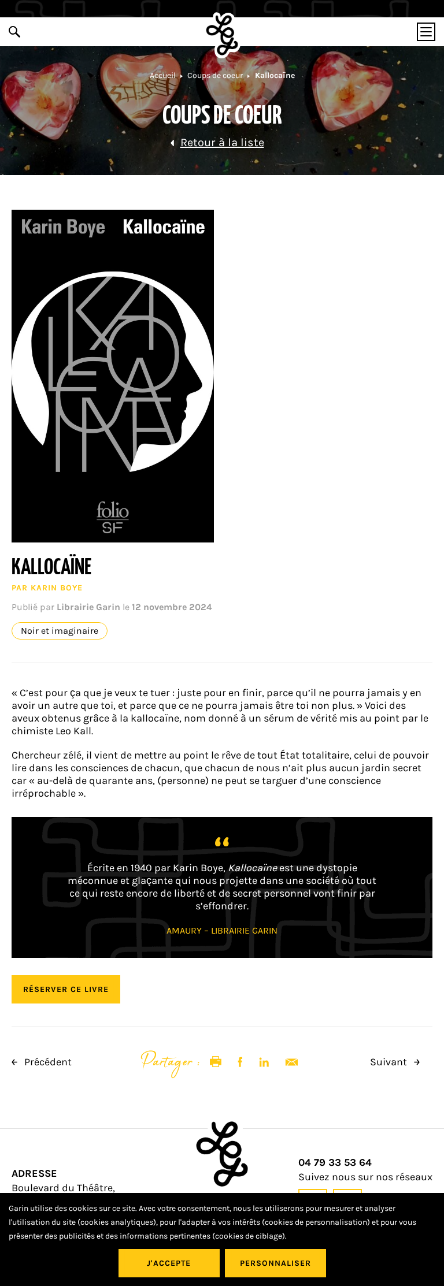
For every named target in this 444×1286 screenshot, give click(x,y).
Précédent (47, 1062)
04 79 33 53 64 (335, 1163)
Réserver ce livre (66, 989)
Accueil (163, 75)
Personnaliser (275, 1263)
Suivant (389, 1062)
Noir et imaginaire (59, 631)
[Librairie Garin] (222, 35)
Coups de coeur (215, 75)
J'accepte (169, 1263)
